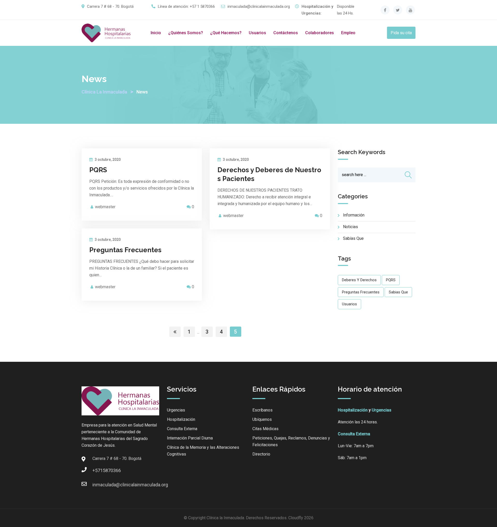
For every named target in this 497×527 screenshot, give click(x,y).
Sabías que (353, 238)
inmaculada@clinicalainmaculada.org (259, 6)
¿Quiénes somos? (185, 32)
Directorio (261, 454)
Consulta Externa (182, 428)
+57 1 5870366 (202, 6)
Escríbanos (262, 410)
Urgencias (176, 410)
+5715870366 (97, 470)
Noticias (350, 226)
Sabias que (398, 292)
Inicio (156, 32)
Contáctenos (285, 32)
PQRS (98, 170)
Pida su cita (401, 32)
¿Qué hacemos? (226, 32)
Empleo (348, 32)
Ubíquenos (262, 419)
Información (353, 215)
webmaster (105, 206)
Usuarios (257, 32)
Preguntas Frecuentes (125, 250)
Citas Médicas (265, 428)
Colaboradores (319, 32)
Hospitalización (181, 419)
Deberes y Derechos (359, 280)
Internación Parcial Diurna (190, 438)
